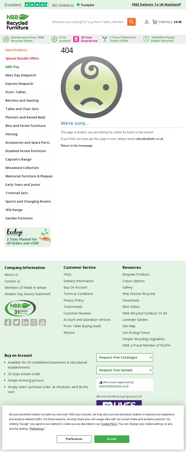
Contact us (12, 281)
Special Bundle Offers (22, 58)
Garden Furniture (19, 218)
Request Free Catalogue (118, 357)
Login (147, 22)
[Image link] (30, 237)
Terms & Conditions (78, 293)
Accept (112, 439)
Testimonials (47, 5)
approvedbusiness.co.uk (114, 385)
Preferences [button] (37, 428)
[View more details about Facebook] (8, 322)
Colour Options (133, 281)
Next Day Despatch (20, 75)
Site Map (128, 326)
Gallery (127, 287)
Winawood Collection (22, 168)
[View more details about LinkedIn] (25, 322)
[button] (147, 21)
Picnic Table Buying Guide (82, 326)
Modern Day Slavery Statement (28, 294)
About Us (11, 274)
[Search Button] (131, 22)
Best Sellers (131, 306)
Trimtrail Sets (16, 193)
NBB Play (12, 67)
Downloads (130, 300)
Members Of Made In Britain (25, 287)
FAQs (67, 274)
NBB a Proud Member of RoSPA (146, 345)
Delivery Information (79, 281)
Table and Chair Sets (22, 109)
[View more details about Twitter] (16, 322)
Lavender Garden (135, 319)
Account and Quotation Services (87, 319)
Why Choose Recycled (138, 293)
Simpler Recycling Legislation (143, 339)
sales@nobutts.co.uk (149, 139)
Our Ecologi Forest (136, 332)
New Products (16, 50)
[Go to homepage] (18, 22)
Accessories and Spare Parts (27, 142)
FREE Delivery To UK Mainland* (156, 4)
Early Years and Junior (22, 184)
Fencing (11, 134)
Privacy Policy (73, 300)
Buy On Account (75, 287)
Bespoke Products (135, 274)
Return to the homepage (76, 145)
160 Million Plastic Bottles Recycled (163, 39)
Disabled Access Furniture (25, 151)
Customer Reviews (77, 313)
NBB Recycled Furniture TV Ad (144, 313)
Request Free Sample (115, 370)
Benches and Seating (22, 100)
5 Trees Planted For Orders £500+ (123, 39)
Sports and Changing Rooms (28, 201)
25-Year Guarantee (89, 39)
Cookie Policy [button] (109, 424)
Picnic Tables (15, 92)
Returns (69, 332)
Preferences (74, 439)
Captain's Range (18, 159)
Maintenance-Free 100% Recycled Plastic (27, 39)
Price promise (65, 39)
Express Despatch (19, 83)
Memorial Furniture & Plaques (29, 176)
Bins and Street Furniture (25, 125)
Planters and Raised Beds (25, 117)
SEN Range (13, 210)
